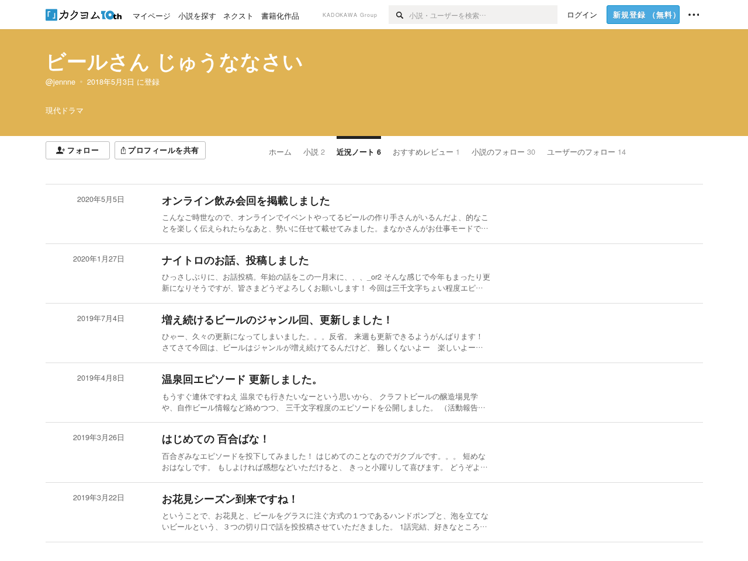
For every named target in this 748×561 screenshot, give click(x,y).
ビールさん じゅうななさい (174, 60)
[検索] (399, 14)
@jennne (60, 81)
